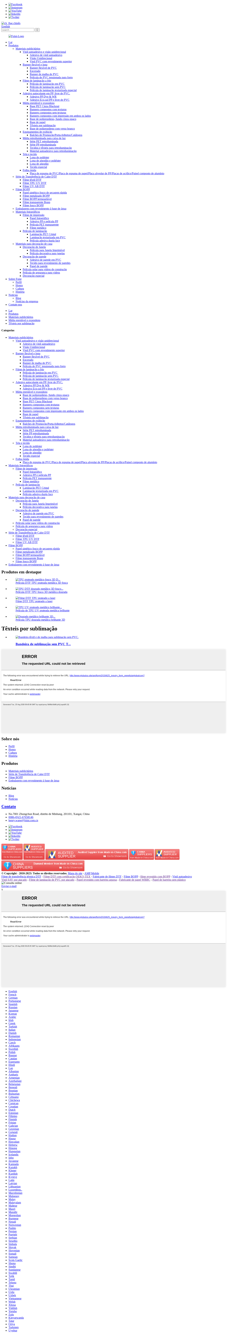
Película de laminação (35, 230)
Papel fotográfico (39, 218)
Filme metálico (38, 227)
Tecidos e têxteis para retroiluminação (51, 147)
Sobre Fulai (15, 278)
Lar (10, 42)
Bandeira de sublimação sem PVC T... (43, 644)
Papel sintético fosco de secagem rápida (45, 192)
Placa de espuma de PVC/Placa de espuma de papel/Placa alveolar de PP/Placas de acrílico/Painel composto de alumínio (97, 173)
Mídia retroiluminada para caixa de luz (44, 138)
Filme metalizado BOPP (36, 195)
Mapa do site (75, 873)
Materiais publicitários (28, 48)
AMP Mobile (91, 873)
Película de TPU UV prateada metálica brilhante (43, 610)
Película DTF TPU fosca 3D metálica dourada (41, 591)
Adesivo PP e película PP (44, 221)
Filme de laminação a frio (37, 80)
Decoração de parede (34, 256)
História (20, 291)
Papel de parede (39, 266)
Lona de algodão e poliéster (45, 160)
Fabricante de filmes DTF (107, 876)
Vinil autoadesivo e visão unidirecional (44, 51)
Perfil (19, 282)
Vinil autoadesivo (182, 876)
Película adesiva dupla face (45, 240)
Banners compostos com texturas (48, 109)
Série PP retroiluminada (43, 144)
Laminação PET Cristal (43, 234)
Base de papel (37, 122)
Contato (8, 806)
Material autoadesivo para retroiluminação (53, 151)
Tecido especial (38, 166)
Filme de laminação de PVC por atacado (51, 879)
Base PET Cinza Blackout (44, 106)
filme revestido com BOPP (155, 876)
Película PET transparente (44, 224)
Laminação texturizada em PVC (48, 237)
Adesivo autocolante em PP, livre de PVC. (46, 93)
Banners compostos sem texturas (48, 112)
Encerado (35, 71)
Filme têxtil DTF (32, 179)
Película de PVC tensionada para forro (51, 77)
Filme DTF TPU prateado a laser (34, 601)
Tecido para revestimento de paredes (50, 262)
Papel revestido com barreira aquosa (97, 879)
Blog (18, 298)
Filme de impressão (33, 214)
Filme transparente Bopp (36, 202)
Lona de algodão (39, 163)
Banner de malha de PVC (44, 74)
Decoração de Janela (34, 246)
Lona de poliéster (39, 157)
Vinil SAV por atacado (14, 879)
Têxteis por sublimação (43, 125)
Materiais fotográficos (28, 211)
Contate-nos (15, 304)
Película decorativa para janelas (47, 253)
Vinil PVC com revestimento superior (51, 61)
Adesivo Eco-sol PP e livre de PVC (50, 99)
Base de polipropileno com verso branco (52, 128)
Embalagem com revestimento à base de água (41, 208)
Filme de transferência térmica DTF (21, 876)
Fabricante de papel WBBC (134, 879)
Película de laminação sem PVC (48, 87)
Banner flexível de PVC (43, 67)
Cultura (20, 288)
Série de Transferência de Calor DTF (36, 176)
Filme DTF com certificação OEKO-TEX (66, 876)
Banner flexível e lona (35, 64)
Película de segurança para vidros (41, 272)
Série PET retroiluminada (44, 141)
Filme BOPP (23, 189)
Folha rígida (29, 170)
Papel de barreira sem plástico (169, 879)
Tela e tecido (30, 154)
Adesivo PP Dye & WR (43, 96)
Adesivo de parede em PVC (45, 259)
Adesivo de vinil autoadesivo (46, 55)
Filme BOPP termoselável (37, 198)
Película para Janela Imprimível (47, 250)
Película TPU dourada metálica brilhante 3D (40, 619)
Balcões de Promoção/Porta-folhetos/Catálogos (56, 135)
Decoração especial (33, 275)
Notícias (13, 294)
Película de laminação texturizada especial (53, 90)
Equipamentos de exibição (37, 131)
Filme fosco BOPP (33, 205)
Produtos (13, 45)
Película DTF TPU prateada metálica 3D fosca (42, 582)
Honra (19, 285)
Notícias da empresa (27, 301)
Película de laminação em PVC (47, 83)
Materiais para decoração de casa (34, 243)
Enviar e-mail (8, 886)
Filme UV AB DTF (34, 186)
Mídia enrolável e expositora (38, 103)
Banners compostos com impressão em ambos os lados (60, 115)
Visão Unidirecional (41, 58)
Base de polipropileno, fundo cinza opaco (53, 119)
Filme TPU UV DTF (34, 182)
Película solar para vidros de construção (45, 269)
